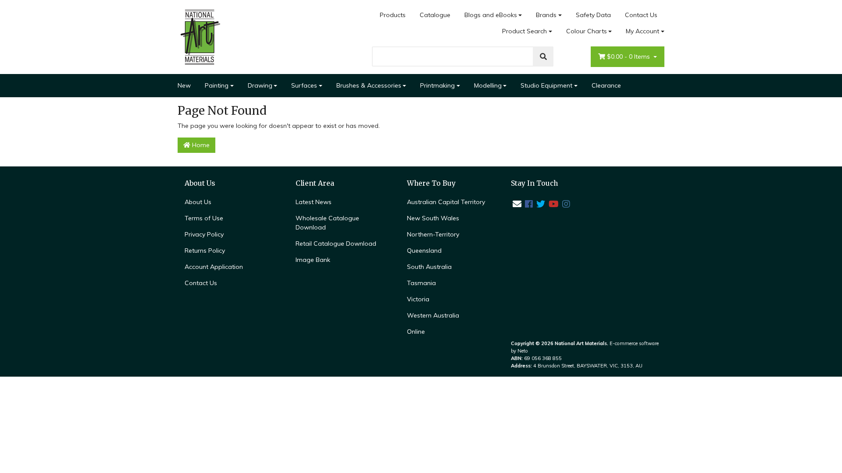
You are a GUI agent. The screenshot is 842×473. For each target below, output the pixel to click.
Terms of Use (204, 218)
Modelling (488, 85)
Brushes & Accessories (368, 85)
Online (416, 331)
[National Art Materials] (199, 36)
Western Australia (433, 315)
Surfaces (304, 85)
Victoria (418, 299)
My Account (642, 31)
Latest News (314, 202)
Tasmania (421, 283)
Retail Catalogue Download (336, 243)
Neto (522, 351)
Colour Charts (586, 31)
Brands (546, 15)
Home (200, 145)
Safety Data (593, 15)
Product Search (524, 31)
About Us (198, 202)
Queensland (424, 250)
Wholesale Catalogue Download (327, 222)
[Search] (543, 56)
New (184, 85)
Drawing (260, 85)
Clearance (606, 85)
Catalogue (435, 15)
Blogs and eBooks (490, 15)
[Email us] (517, 203)
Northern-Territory (433, 234)
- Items (629, 56)
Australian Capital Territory (446, 202)
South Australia (429, 267)
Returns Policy (205, 250)
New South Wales (433, 218)
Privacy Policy (204, 234)
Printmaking (437, 85)
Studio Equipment (546, 85)
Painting (216, 85)
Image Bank (313, 260)
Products (393, 15)
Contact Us (641, 15)
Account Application (214, 267)
